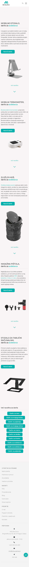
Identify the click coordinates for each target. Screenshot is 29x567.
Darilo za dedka (14, 434)
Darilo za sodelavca (14, 443)
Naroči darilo (7, 52)
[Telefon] (14, 542)
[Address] (14, 529)
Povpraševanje (6, 492)
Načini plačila (6, 471)
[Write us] (14, 554)
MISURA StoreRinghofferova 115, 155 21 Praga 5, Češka (14, 532)
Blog (3, 495)
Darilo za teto (14, 413)
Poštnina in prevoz (7, 474)
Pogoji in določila (7, 513)
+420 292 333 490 (14, 545)
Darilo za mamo (14, 430)
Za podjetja (5, 478)
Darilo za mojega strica (14, 426)
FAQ (3, 489)
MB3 (15, 276)
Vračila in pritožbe (7, 481)
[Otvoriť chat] (26, 555)
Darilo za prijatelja (14, 422)
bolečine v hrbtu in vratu (8, 278)
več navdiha (14, 85)
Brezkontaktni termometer (9, 110)
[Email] (14, 548)
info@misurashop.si (14, 551)
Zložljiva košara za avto (8, 185)
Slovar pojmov (6, 502)
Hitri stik (14, 557)
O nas (3, 509)
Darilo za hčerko (14, 438)
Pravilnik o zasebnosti (8, 516)
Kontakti (4, 519)
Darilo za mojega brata (14, 418)
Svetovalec (5, 499)
